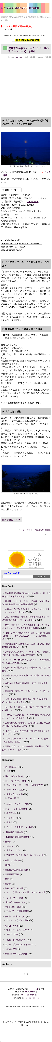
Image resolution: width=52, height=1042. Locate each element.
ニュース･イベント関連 (15, 781)
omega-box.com (31, 998)
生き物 (8, 884)
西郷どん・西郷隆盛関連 (17, 911)
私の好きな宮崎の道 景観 (16, 870)
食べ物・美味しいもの (15, 916)
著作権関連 (11, 813)
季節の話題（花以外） (15, 776)
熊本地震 (12, 798)
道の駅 (8, 865)
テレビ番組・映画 (13, 907)
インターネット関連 (14, 898)
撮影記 (9, 822)
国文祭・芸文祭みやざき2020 (18, 944)
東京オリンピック (14, 850)
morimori (19, 57)
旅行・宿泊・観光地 (14, 888)
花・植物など (11, 767)
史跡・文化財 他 (12, 860)
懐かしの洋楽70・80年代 (17, 930)
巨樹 (8, 771)
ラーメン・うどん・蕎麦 (17, 920)
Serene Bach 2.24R (31, 995)
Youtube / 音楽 (11, 926)
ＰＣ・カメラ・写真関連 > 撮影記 (36, 530)
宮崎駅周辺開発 (12, 874)
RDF (27, 992)
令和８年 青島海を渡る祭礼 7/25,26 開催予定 (26, 683)
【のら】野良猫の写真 (15, 902)
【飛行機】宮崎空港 (14, 832)
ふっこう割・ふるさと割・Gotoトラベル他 (25, 892)
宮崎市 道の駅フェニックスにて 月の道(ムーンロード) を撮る (26, 50)
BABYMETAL (12, 934)
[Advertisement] (26, 87)
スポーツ (9, 846)
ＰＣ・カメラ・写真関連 (16, 809)
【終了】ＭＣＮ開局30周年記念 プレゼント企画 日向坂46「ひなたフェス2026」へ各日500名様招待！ (26, 636)
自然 (7, 879)
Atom (32, 992)
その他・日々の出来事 (15, 940)
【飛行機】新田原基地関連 (17, 837)
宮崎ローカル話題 (14, 789)
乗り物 (8, 842)
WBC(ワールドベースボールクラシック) (24, 855)
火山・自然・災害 (14, 794)
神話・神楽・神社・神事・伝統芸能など (24, 785)
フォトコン (11, 817)
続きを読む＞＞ (9, 520)
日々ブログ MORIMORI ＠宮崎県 (20, 7)
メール (35, 989)
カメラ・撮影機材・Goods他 (19, 827)
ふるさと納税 (11, 949)
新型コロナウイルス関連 (17, 803)
